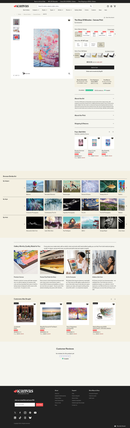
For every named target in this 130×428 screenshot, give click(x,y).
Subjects (35, 10)
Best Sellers (26, 10)
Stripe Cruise (91, 150)
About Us (57, 393)
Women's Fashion (27, 14)
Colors (86, 10)
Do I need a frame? (109, 51)
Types (51, 10)
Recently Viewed (121, 426)
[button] (78, 34)
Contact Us (74, 405)
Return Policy (75, 398)
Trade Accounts (92, 395)
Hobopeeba (77, 152)
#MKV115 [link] (45, 14)
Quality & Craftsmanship (60, 395)
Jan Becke (42, 328)
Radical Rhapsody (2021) (99, 327)
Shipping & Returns (81, 124)
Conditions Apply (107, 83)
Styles (44, 10)
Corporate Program (93, 393)
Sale (105, 10)
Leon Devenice (70, 328)
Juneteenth (17, 327)
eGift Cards (91, 398)
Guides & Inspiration (76, 400)
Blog (56, 405)
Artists (60, 10)
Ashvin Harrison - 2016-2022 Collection (102, 328)
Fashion (19, 14)
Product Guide (111, 29)
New (100, 10)
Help (73, 393)
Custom (93, 10)
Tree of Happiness (72, 327)
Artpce (15, 328)
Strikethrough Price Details (78, 402)
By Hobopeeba (78, 22)
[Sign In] (111, 6)
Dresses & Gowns (36, 14)
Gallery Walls (78, 10)
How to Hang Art (76, 395)
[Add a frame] (26, 73)
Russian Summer (79, 150)
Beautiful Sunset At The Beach (48, 327)
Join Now (39, 404)
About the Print (80, 115)
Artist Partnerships (59, 400)
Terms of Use (58, 402)
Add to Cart (94, 67)
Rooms (68, 10)
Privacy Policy (58, 398)
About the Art (79, 98)
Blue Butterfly (105, 150)
